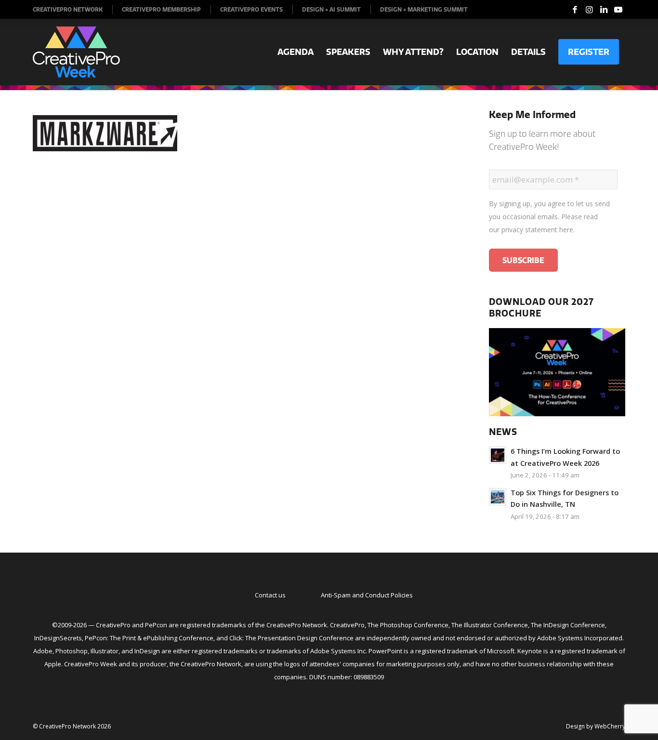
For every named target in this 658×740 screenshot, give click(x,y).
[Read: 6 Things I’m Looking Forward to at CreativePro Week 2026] (497, 455)
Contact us (270, 595)
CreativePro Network (68, 9)
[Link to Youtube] (618, 9)
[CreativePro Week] (76, 52)
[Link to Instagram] (589, 9)
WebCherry (609, 726)
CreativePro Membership (161, 9)
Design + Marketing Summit (424, 9)
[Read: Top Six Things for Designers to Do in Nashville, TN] (497, 496)
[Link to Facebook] (574, 9)
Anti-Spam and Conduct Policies (367, 595)
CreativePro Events (251, 9)
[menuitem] (73, 9)
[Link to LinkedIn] (603, 9)
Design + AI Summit (331, 9)
